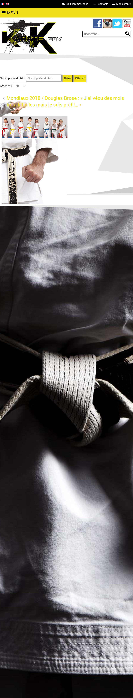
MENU (12, 12)
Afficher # (6, 86)
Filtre (67, 78)
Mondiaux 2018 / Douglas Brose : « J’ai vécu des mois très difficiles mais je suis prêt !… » (65, 101)
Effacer (80, 78)
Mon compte (123, 4)
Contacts (103, 4)
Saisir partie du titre (13, 78)
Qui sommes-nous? (78, 4)
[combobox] (104, 34)
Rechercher (128, 34)
